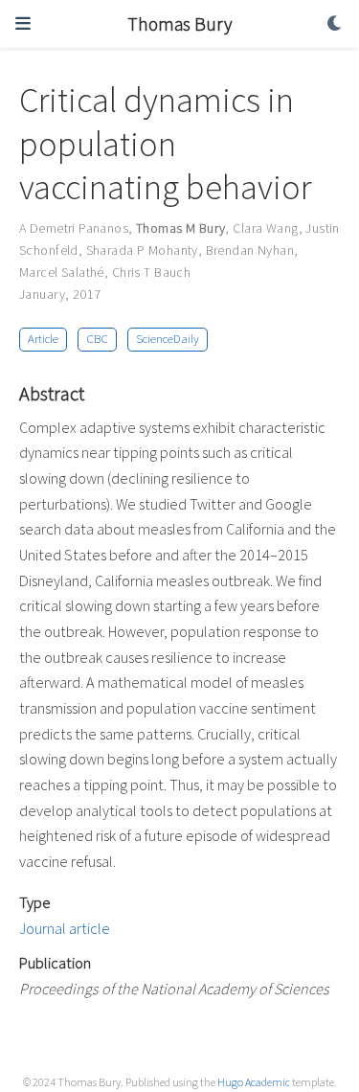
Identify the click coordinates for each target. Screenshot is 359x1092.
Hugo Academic (253, 1082)
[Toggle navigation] (23, 23)
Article (43, 338)
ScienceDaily (167, 338)
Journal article (64, 928)
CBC (97, 338)
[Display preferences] (335, 24)
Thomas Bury (179, 23)
